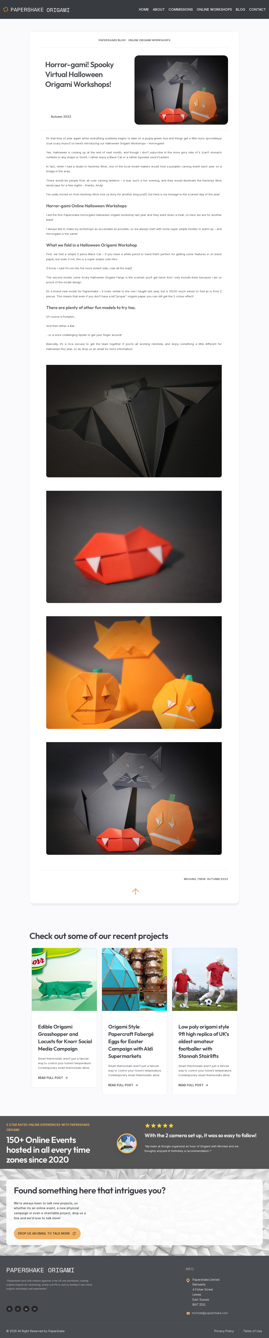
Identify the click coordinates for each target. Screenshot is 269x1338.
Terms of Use (253, 1331)
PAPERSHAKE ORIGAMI (40, 1270)
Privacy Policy (224, 1331)
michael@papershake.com (210, 1313)
